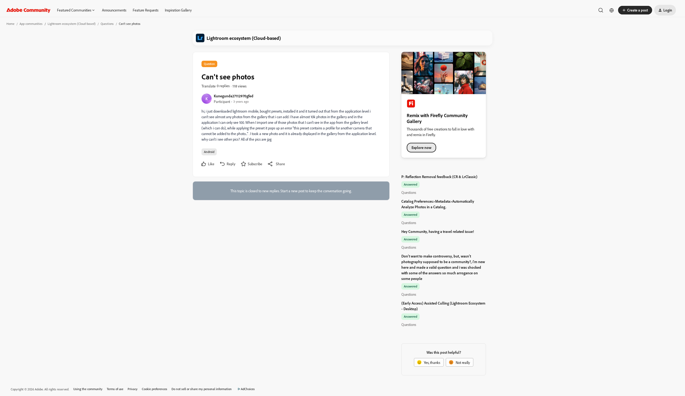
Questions (107, 24)
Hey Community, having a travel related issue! (437, 231)
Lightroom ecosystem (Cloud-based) (72, 24)
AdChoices (248, 389)
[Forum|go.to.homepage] (28, 10)
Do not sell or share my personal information (202, 389)
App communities (31, 24)
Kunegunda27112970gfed (233, 96)
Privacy (133, 389)
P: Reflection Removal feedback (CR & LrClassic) (439, 176)
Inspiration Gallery (178, 10)
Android (209, 152)
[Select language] (611, 10)
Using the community (87, 389)
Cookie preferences (154, 389)
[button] (635, 10)
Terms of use (115, 389)
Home (10, 24)
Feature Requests (145, 10)
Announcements (114, 10)
